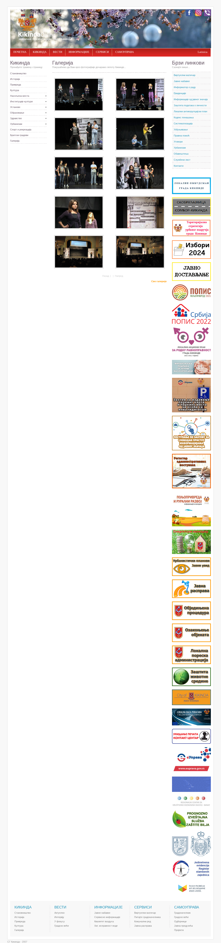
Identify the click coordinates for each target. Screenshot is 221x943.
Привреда (15, 84)
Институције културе (21, 101)
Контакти (178, 166)
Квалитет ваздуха (104, 921)
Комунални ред (142, 921)
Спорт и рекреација (20, 129)
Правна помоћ (181, 135)
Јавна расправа (143, 925)
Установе (15, 107)
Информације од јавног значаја (191, 99)
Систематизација (183, 123)
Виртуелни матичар (184, 75)
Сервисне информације (107, 917)
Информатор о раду (185, 87)
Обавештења (181, 153)
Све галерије (159, 281)
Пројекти (179, 930)
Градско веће (61, 925)
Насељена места (19, 96)
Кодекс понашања (184, 117)
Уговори (178, 141)
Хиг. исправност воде (106, 925)
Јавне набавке (182, 81)
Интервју (59, 917)
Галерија (14, 140)
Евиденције (180, 93)
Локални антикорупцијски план (190, 111)
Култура (14, 90)
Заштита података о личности (190, 105)
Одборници (180, 921)
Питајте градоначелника (147, 917)
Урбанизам (16, 124)
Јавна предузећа (183, 925)
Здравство (16, 118)
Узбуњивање (181, 129)
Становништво (18, 73)
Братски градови (19, 135)
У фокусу (59, 921)
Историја (15, 79)
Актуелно (59, 912)
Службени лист (182, 159)
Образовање (17, 112)
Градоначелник (182, 912)
